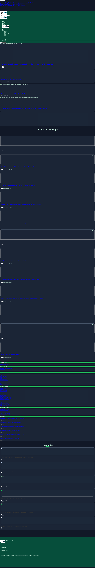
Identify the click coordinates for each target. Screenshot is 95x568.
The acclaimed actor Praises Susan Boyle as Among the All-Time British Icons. (9, 438)
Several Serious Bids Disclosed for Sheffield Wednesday (10, 354)
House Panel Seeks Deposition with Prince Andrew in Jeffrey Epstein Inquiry (12, 5)
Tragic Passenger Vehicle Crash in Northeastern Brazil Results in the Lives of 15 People (18, 123)
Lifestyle (5, 34)
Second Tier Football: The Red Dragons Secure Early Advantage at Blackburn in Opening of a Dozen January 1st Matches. (22, 298)
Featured (3, 29)
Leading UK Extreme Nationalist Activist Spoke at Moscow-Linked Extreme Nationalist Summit (17, 166)
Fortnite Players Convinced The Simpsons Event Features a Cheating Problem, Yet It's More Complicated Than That (21, 204)
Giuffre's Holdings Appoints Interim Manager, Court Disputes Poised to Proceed (9, 430)
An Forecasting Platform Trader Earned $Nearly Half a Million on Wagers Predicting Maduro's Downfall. (16, 2)
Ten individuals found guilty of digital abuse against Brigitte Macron (27, 64)
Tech (5, 38)
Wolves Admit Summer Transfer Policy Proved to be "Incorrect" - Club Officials (14, 241)
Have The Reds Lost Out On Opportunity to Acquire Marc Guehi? (12, 147)
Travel (5, 39)
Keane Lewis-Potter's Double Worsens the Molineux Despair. (11, 335)
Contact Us (4, 40)
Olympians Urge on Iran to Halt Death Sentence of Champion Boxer (11, 4)
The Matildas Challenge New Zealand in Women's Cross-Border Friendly (13, 260)
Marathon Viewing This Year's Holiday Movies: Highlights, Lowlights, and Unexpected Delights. (15, 1)
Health (5, 32)
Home (3, 21)
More (3, 30)
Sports (5, 37)
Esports (3, 24)
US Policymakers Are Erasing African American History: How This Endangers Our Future (14, 3)
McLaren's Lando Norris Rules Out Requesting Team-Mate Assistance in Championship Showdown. (12, 426)
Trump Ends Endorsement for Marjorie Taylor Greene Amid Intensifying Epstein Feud (10, 422)
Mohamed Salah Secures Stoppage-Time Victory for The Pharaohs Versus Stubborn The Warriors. (12, 434)
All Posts (3, 22)
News (5, 35)
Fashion (3, 28)
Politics (5, 36)
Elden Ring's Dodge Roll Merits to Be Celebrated (11, 79)
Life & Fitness (6, 33)
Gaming (5, 31)
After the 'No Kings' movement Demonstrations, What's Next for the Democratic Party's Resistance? (18, 185)
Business (3, 23)
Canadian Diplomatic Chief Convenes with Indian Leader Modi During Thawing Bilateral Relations (12, 418)
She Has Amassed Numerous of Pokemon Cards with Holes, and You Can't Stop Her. (18, 93)
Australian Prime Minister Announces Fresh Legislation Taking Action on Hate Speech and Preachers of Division (20, 279)
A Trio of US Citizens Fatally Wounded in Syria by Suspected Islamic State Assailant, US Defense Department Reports (24, 108)
